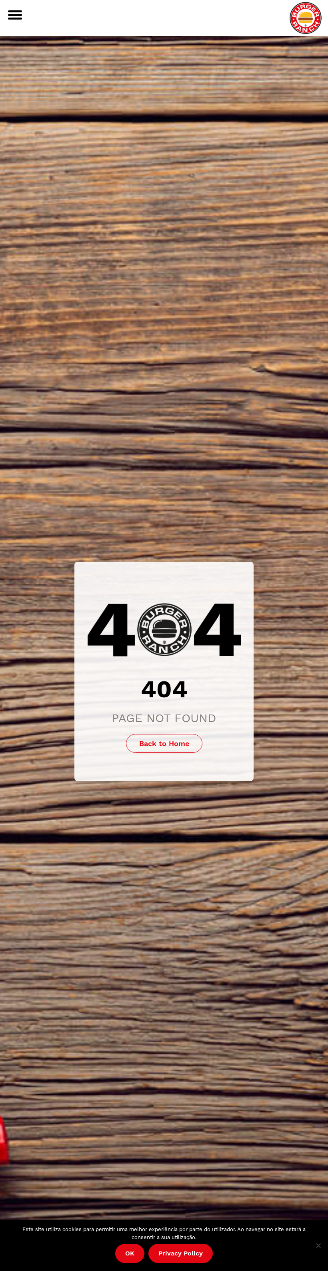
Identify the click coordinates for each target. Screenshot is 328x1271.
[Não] (318, 1245)
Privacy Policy (180, 1253)
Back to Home (164, 743)
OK (129, 1253)
